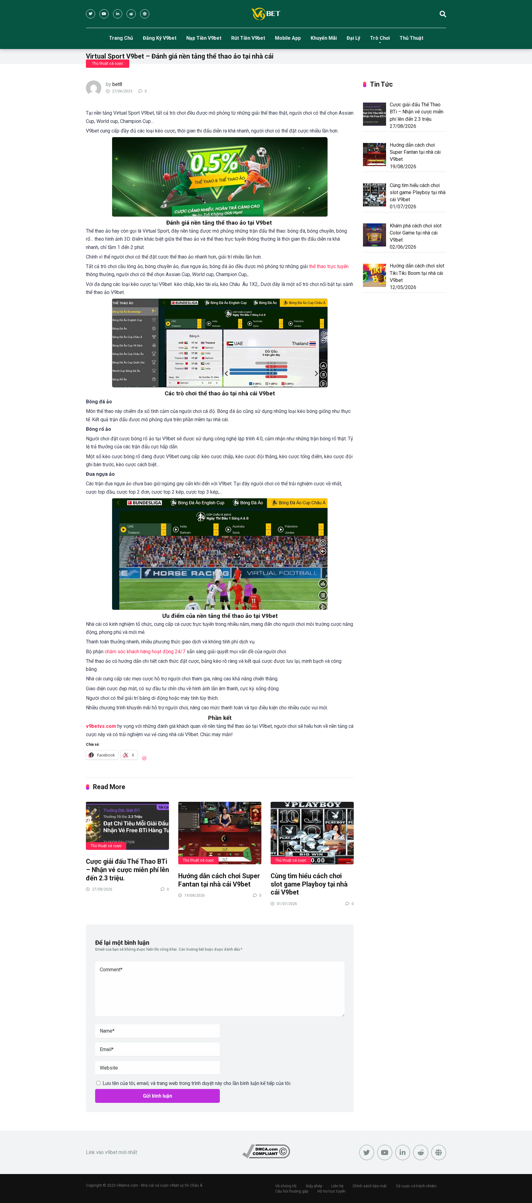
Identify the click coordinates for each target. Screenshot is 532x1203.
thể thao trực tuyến (329, 266)
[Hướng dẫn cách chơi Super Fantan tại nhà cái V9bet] (219, 832)
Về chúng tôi (285, 1186)
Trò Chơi (380, 38)
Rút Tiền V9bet (248, 38)
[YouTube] (104, 13)
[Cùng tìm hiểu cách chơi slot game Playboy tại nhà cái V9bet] (312, 832)
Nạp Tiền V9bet (203, 38)
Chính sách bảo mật (370, 1186)
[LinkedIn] (117, 13)
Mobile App (288, 38)
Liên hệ (337, 1186)
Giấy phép (314, 1186)
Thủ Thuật (411, 38)
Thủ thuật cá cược (107, 63)
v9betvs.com (101, 726)
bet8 (117, 84)
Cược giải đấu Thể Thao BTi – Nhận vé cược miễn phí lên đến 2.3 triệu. (127, 870)
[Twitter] (90, 13)
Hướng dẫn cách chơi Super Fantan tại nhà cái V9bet (219, 880)
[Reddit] (131, 13)
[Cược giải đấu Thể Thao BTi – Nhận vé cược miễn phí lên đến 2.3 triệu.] (127, 825)
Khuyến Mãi (324, 38)
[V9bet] (266, 14)
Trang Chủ (121, 38)
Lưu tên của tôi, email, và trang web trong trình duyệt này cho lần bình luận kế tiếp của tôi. (197, 1083)
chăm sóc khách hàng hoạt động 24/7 (145, 652)
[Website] (144, 13)
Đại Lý (353, 38)
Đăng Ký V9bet (159, 38)
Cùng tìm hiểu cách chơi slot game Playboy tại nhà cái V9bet (309, 884)
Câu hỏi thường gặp (291, 1191)
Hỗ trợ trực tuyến (331, 1191)
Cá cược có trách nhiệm (416, 1186)
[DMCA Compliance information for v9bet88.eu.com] (266, 1157)
